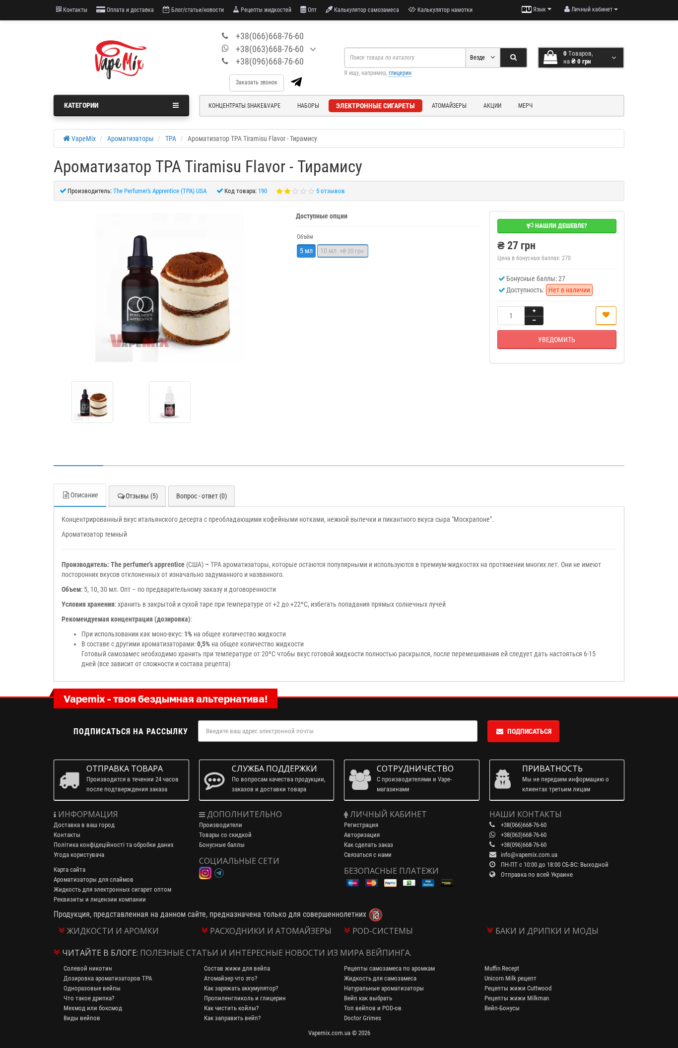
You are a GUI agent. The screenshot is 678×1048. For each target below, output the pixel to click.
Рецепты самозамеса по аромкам (389, 968)
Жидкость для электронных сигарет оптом (112, 889)
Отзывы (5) (142, 496)
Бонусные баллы (222, 844)
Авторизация (362, 834)
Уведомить (556, 340)
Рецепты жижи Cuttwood (517, 988)
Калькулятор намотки (444, 9)
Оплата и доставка (129, 9)
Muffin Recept (501, 968)
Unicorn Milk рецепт (510, 978)
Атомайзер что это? (230, 978)
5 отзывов (330, 191)
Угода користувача (79, 854)
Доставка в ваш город (84, 825)
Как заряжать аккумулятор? (241, 988)
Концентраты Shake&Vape (244, 105)
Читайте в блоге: (100, 952)
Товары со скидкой (225, 834)
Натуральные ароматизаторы (384, 988)
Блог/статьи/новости (197, 9)
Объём (305, 236)
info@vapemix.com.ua (529, 854)
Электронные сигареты (375, 106)
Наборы (308, 105)
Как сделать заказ (368, 844)
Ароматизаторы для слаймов (94, 879)
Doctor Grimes (362, 1018)
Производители (220, 825)
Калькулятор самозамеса (366, 9)
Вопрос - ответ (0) (201, 496)
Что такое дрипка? (89, 998)
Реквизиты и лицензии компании (100, 899)
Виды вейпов (82, 1018)
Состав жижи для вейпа (237, 968)
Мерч (525, 105)
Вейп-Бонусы (502, 1008)
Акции (492, 105)
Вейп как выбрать (368, 998)
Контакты (74, 9)
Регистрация (361, 825)
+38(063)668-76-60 (270, 49)
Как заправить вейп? (232, 1018)
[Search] (513, 57)
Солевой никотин (88, 968)
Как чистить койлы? (231, 1008)
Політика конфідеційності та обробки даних (114, 844)
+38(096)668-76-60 (270, 61)
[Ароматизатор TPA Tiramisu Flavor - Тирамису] (170, 287)
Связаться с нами (368, 854)
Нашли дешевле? (560, 225)
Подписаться (529, 731)
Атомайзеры (449, 105)
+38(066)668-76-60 (270, 36)
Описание (84, 495)
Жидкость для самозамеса (380, 978)
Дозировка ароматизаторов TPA (108, 978)
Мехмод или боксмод (93, 1008)
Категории (81, 105)
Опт (311, 9)
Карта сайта (69, 869)
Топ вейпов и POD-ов (373, 1008)
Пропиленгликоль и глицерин (245, 998)
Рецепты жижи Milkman (516, 998)
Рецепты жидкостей (265, 9)
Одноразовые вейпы (92, 988)
